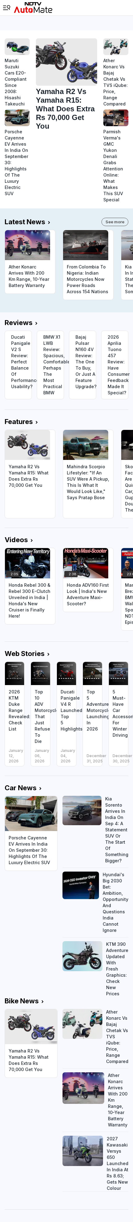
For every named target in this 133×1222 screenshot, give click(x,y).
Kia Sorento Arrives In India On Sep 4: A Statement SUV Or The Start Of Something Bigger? (116, 829)
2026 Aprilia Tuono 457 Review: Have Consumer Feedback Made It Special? (118, 364)
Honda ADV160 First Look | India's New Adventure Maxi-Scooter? (88, 594)
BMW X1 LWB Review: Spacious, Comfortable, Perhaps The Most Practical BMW (53, 364)
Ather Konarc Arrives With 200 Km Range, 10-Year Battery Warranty (29, 276)
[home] (33, 7)
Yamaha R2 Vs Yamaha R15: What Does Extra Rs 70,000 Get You (65, 108)
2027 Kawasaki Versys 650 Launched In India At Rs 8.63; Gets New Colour (117, 1163)
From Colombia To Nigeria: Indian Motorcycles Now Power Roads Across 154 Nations (87, 279)
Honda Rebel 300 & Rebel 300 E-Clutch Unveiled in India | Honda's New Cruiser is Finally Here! (29, 600)
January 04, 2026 (68, 755)
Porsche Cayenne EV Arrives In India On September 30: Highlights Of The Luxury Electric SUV (16, 162)
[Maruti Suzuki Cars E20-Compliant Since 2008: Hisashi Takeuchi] (17, 46)
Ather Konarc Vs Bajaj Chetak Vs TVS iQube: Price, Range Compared (115, 82)
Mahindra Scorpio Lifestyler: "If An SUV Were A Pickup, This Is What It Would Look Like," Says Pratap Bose (88, 482)
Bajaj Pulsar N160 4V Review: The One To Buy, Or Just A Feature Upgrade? (85, 361)
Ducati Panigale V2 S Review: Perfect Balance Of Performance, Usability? (21, 361)
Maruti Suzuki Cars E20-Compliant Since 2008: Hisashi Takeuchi (16, 82)
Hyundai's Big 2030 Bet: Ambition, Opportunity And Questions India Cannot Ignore (115, 902)
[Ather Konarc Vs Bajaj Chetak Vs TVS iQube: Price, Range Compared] (115, 46)
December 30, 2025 (122, 758)
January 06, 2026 (42, 755)
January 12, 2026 (16, 755)
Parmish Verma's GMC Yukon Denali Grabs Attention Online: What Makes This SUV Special (113, 165)
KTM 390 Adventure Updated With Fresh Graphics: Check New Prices (117, 968)
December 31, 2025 (96, 758)
